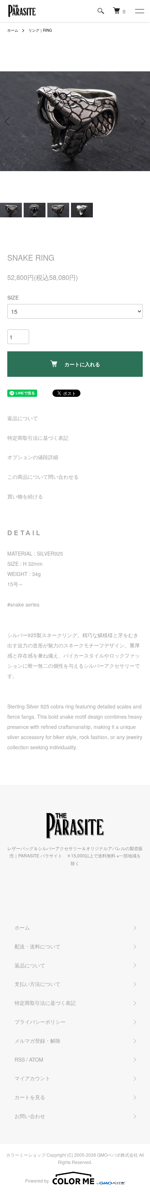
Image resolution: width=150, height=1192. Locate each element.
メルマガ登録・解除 (37, 1040)
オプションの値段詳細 (32, 457)
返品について (22, 418)
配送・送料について (37, 946)
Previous (8, 121)
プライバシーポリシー (40, 1021)
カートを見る (30, 1097)
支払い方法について (37, 983)
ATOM (36, 1059)
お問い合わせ (30, 1116)
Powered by (37, 1180)
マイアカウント (32, 1078)
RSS (20, 1059)
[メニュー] (139, 11)
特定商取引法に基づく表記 (37, 437)
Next (142, 121)
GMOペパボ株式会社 (117, 1155)
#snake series (23, 604)
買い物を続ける (25, 496)
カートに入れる (82, 364)
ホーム (12, 30)
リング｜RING (40, 30)
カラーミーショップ (26, 1155)
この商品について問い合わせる (43, 476)
